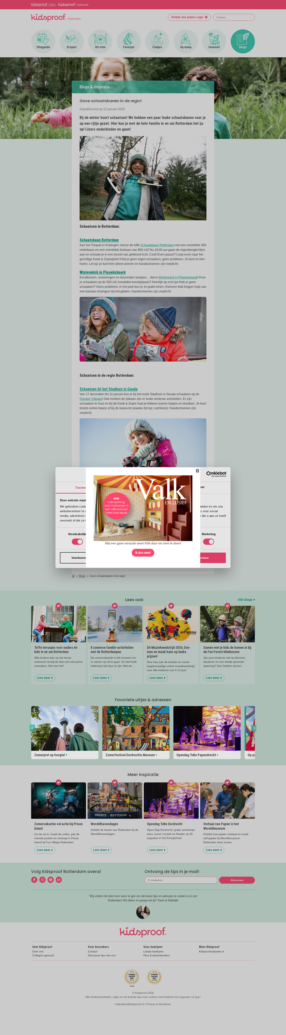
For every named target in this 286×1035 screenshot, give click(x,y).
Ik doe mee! (143, 553)
